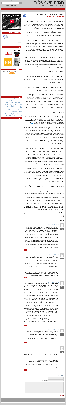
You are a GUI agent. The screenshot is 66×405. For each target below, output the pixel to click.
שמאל (14, 115)
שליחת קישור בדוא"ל (58, 215)
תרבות (5, 115)
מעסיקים (15, 109)
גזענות (10, 100)
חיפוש (20, 3)
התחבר (7, 5)
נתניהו (8, 109)
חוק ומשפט (9, 104)
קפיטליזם (9, 113)
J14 (21, 99)
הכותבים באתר (52, 8)
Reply (25, 277)
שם (47, 378)
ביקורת (14, 100)
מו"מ (14, 108)
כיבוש (7, 106)
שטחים (4, 113)
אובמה (19, 99)
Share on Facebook (24, 15)
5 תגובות (46, 16)
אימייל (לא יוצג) (45, 380)
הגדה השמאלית (49, 2)
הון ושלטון (7, 102)
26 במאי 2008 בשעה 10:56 (53, 254)
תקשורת (9, 115)
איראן (17, 99)
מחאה (11, 108)
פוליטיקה (14, 111)
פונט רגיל (9, 0)
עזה (17, 111)
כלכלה (20, 108)
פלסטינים (8, 111)
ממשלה (19, 110)
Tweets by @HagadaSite (17, 119)
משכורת (11, 109)
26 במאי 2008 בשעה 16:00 (53, 282)
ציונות (13, 113)
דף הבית (62, 8)
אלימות (14, 99)
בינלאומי (19, 100)
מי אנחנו (42, 8)
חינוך (5, 104)
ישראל (12, 106)
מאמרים (58, 8)
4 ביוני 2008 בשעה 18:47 (54, 347)
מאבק (16, 108)
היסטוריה (20, 104)
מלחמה (7, 108)
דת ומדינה (12, 102)
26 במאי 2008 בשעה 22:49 (53, 329)
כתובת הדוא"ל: (18, 34)
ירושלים (16, 106)
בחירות (7, 99)
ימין (18, 106)
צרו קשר (37, 8)
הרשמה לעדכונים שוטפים (30, 8)
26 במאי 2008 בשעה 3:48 (53, 224)
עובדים (20, 111)
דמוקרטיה (18, 102)
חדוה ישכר (59, 16)
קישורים (46, 8)
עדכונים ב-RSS (13, 5)
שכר (21, 115)
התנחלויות (14, 104)
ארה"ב (9, 99)
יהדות (21, 106)
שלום (18, 115)
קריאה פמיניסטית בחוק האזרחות (50, 14)
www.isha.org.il (31, 123)
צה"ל (17, 113)
